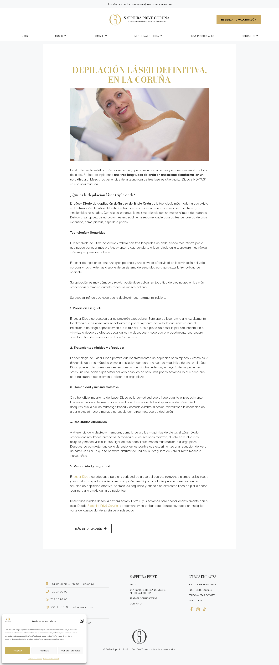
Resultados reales (202, 36)
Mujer (59, 36)
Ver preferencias (70, 650)
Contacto (248, 36)
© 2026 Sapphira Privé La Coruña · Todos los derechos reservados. (139, 649)
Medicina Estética (146, 36)
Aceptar (17, 650)
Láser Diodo (81, 476)
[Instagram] (198, 609)
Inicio (133, 584)
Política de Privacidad (51, 658)
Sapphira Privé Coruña (103, 505)
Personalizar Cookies (202, 595)
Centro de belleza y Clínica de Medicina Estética (148, 591)
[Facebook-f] (191, 609)
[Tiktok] (204, 609)
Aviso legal (195, 600)
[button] (81, 620)
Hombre (98, 36)
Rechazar (44, 650)
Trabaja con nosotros (143, 598)
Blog (24, 36)
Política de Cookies (35, 658)
